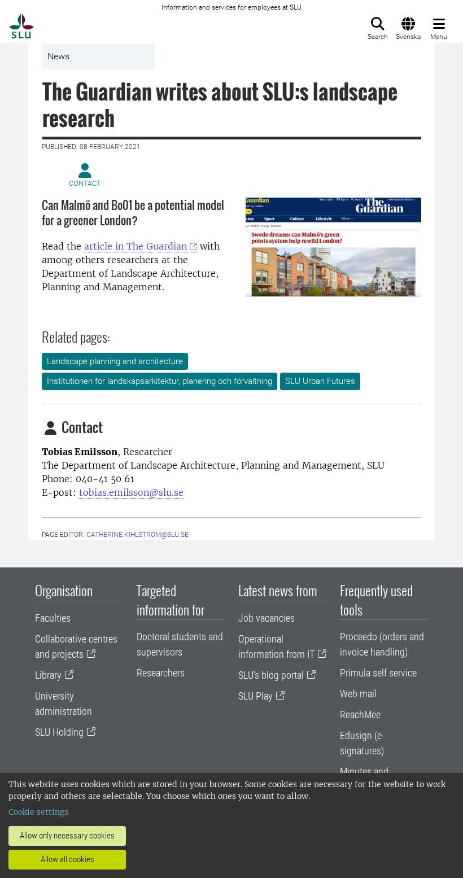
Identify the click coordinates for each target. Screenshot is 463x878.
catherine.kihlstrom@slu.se (137, 535)
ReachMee (360, 714)
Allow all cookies (67, 859)
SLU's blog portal (271, 675)
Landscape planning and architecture (115, 361)
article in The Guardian (135, 246)
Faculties (53, 618)
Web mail (358, 694)
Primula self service (378, 673)
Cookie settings (38, 812)
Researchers (161, 673)
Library (48, 675)
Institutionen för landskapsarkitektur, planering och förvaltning (159, 381)
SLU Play (255, 696)
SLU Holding (59, 732)
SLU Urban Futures (320, 381)
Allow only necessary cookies (67, 836)
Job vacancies (266, 618)
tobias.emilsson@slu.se (131, 492)
